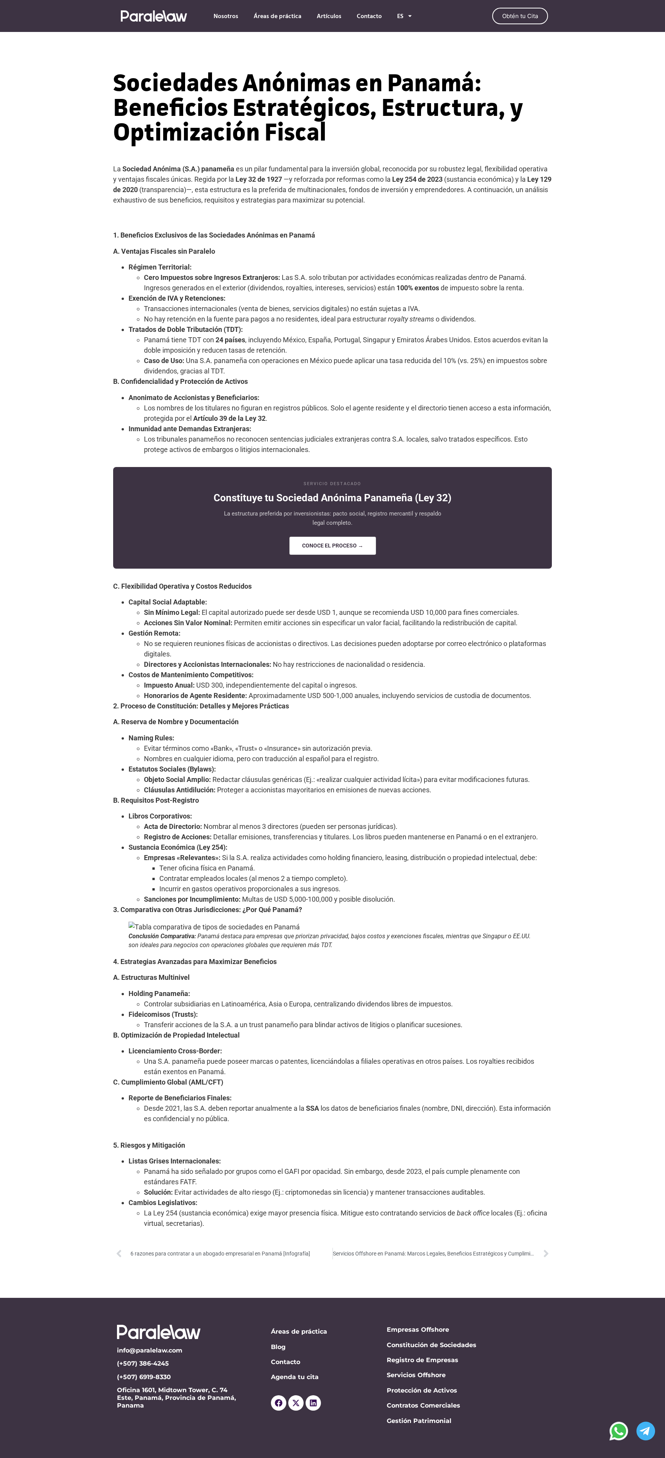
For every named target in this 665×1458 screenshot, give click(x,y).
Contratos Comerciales (423, 1405)
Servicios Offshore (416, 1375)
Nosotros (226, 16)
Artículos (329, 16)
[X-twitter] (296, 1403)
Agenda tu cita (295, 1377)
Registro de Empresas (422, 1360)
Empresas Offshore (418, 1329)
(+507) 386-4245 (143, 1363)
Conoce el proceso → (332, 545)
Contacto (369, 16)
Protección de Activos (422, 1390)
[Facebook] (278, 1403)
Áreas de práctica (277, 16)
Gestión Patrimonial (419, 1421)
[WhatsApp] (618, 1431)
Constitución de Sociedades (431, 1345)
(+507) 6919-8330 (145, 1377)
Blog (278, 1347)
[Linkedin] (313, 1403)
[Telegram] (645, 1431)
